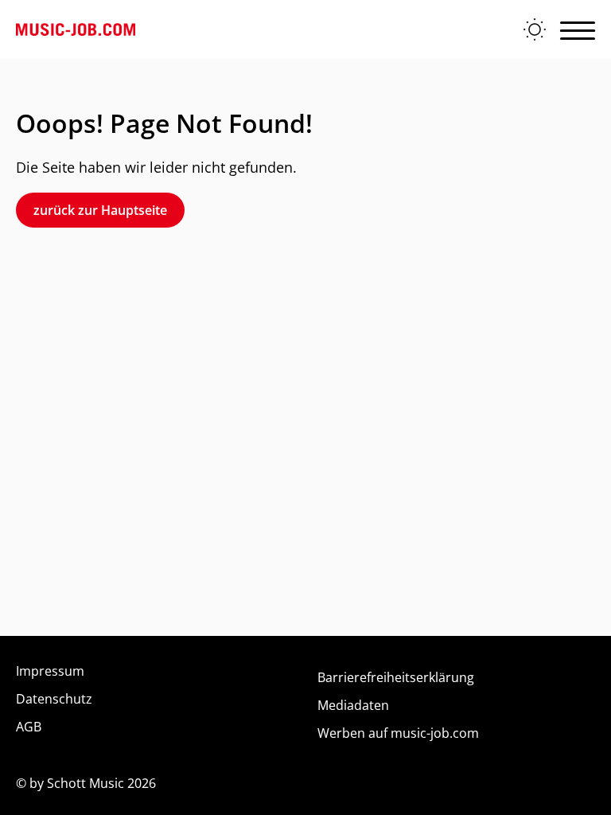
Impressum (50, 671)
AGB (28, 726)
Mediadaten (353, 705)
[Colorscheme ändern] (534, 29)
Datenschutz (54, 699)
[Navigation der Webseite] (577, 29)
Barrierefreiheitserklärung (395, 677)
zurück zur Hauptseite (100, 210)
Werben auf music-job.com (398, 733)
